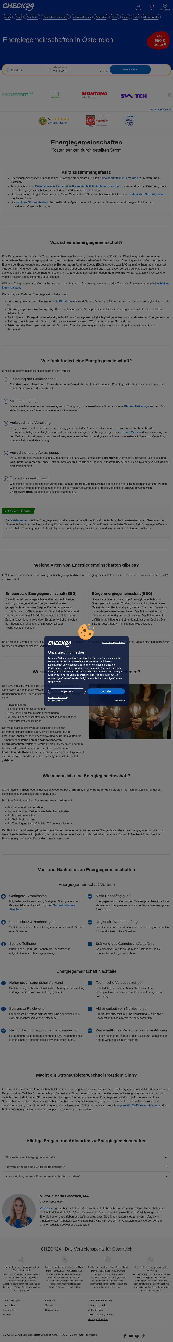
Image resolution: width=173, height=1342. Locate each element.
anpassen (67, 691)
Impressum (120, 700)
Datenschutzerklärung (58, 697)
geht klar (106, 691)
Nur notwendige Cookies (113, 642)
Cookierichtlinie (55, 700)
